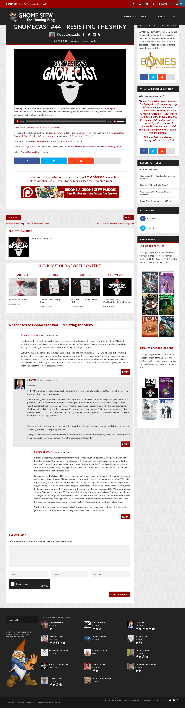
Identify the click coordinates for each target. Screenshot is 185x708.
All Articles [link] (116, 700)
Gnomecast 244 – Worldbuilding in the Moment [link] (117, 300)
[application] (70, 121)
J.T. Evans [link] (32, 379)
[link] (181, 3)
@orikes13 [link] (32, 151)
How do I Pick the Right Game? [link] (154, 185)
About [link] (145, 17)
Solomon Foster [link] (29, 335)
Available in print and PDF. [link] (156, 262)
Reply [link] (125, 372)
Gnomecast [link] (75, 41)
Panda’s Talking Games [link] (111, 146)
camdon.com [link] (40, 141)
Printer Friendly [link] (89, 41)
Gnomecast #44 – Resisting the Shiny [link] (43, 127)
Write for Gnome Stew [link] (141, 700)
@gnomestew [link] (81, 132)
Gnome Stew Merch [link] (48, 136)
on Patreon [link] (82, 136)
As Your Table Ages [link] (18, 299)
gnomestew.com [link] (57, 132)
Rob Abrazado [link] (68, 34)
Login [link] (159, 17)
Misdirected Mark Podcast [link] (83, 146)
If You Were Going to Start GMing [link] (155, 201)
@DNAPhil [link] (32, 146)
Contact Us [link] (157, 700)
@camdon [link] (67, 141)
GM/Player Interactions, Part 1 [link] (33, 4)
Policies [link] (126, 700)
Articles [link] (129, 17)
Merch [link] (173, 17)
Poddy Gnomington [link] (42, 238)
